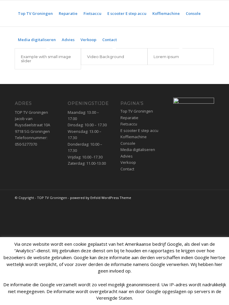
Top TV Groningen (136, 111)
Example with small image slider (46, 58)
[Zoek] (125, 40)
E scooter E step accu (139, 130)
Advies (126, 156)
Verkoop (128, 162)
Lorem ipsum (166, 56)
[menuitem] (35, 13)
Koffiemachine (133, 136)
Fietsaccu (128, 124)
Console (127, 143)
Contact (127, 169)
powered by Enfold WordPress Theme (100, 197)
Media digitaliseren (137, 149)
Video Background (105, 56)
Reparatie (129, 117)
